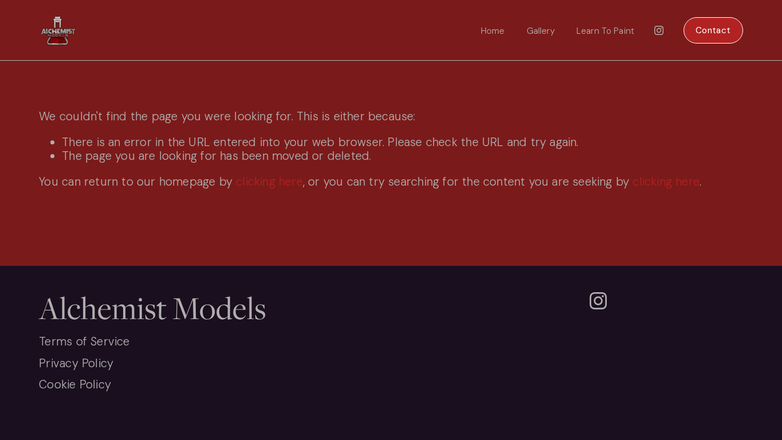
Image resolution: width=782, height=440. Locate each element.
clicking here (269, 181)
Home (493, 31)
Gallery (541, 31)
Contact (713, 30)
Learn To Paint (605, 31)
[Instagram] (659, 30)
